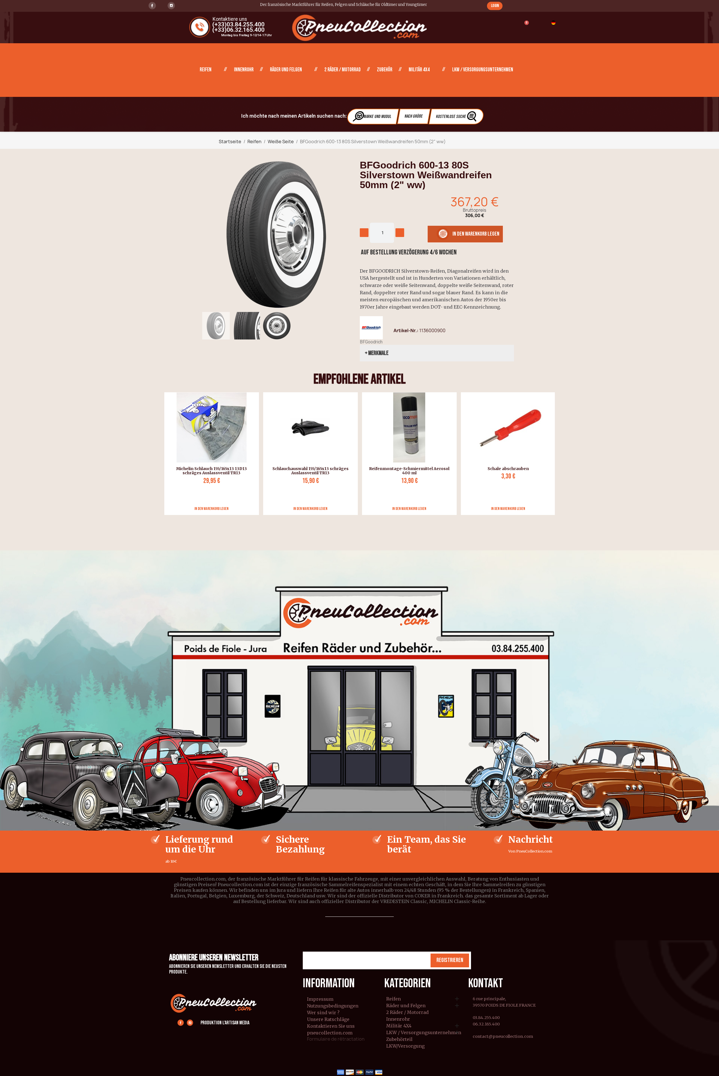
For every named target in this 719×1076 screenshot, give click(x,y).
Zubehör (384, 70)
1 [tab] (357, 519)
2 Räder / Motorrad (342, 70)
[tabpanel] (209, 453)
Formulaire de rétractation (336, 1039)
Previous (160, 453)
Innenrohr (244, 70)
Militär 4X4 (419, 70)
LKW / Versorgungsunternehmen (482, 70)
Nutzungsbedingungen (332, 1006)
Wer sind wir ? (323, 1012)
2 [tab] (362, 519)
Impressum (320, 999)
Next (559, 453)
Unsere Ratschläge (328, 1019)
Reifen (205, 70)
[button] (494, 6)
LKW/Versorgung (405, 1046)
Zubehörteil (399, 1039)
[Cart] (524, 26)
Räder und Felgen (286, 70)
